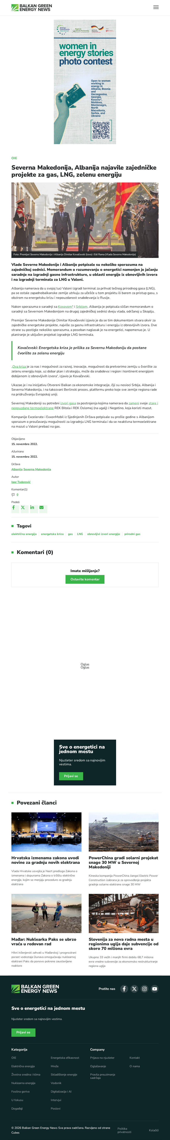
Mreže (54, 1066)
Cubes (15, 1133)
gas (70, 534)
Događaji (17, 1108)
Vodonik (56, 1083)
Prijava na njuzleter (102, 1058)
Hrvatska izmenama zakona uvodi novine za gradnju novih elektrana (45, 860)
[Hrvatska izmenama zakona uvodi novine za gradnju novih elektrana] (46, 832)
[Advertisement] (85, 664)
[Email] (43, 509)
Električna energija (23, 1066)
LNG (80, 534)
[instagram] (144, 989)
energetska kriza (52, 534)
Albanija (17, 469)
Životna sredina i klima (25, 1074)
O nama (135, 1066)
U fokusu (17, 1100)
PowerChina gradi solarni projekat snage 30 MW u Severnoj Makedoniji (123, 862)
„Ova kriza (18, 366)
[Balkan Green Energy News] (31, 7)
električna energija (24, 534)
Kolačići (154, 1130)
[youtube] (155, 989)
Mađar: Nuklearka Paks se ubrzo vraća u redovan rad (43, 941)
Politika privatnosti (124, 1130)
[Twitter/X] (25, 509)
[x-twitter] (134, 989)
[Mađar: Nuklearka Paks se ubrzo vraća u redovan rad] (46, 913)
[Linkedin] (34, 509)
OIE (14, 158)
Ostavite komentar (85, 579)
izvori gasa (68, 403)
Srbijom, (82, 306)
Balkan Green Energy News (39, 1128)
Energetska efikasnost (65, 1058)
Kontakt (135, 1058)
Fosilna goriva (20, 1091)
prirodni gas (132, 534)
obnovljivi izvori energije (103, 534)
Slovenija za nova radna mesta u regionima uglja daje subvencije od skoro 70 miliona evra (123, 944)
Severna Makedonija (37, 469)
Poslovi (55, 1108)
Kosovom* (65, 306)
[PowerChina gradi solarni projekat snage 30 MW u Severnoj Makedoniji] (124, 832)
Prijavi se (71, 776)
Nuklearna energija (23, 1083)
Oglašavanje (98, 1066)
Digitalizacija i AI (61, 1091)
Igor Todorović (20, 482)
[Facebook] (15, 509)
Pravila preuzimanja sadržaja (102, 1076)
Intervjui (56, 1100)
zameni (134, 403)
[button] (156, 8)
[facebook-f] (124, 989)
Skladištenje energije (64, 1074)
